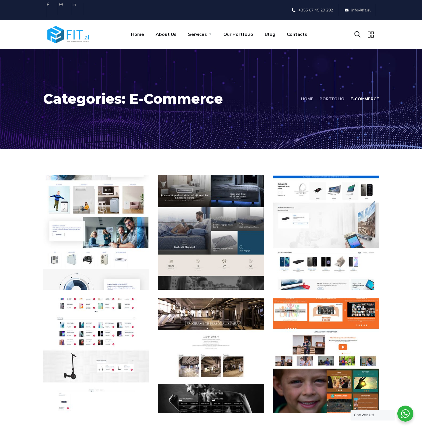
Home (137, 34)
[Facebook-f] (52, 9)
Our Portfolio (238, 34)
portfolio (332, 99)
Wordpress (101, 277)
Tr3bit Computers (317, 267)
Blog (270, 34)
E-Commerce (69, 277)
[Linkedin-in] (78, 9)
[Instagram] (65, 9)
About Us (166, 34)
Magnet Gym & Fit (202, 390)
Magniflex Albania (202, 267)
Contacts (297, 34)
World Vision (307, 390)
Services (197, 34)
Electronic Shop (84, 390)
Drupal (292, 400)
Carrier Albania (82, 267)
